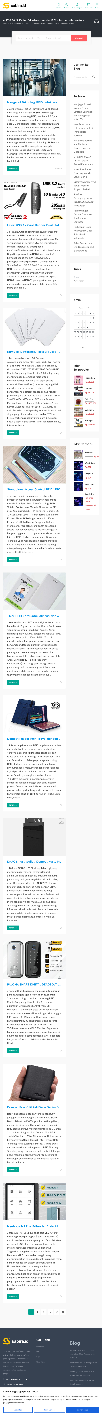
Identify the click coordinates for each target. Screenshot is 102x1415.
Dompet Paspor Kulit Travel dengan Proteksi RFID (34, 739)
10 (75, 327)
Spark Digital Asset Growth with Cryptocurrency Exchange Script (90, 494)
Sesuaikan (18, 1410)
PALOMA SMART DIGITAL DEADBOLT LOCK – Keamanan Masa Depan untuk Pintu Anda (34, 984)
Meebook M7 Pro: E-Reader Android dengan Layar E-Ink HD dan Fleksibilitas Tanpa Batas (34, 1226)
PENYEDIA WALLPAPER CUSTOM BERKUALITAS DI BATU (90, 452)
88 (63, 1312)
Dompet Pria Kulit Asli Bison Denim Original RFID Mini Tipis (34, 1107)
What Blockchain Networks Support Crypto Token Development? (90, 463)
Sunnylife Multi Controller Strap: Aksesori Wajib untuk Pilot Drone (90, 420)
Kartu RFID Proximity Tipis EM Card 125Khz (34, 352)
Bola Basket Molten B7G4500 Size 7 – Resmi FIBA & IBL (90, 399)
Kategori (77, 277)
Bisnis (59, 169)
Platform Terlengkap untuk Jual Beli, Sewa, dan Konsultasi (84, 200)
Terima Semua (82, 1410)
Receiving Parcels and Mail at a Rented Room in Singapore (83, 146)
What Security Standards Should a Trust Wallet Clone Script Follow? (90, 473)
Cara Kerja (40, 1347)
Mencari (79, 38)
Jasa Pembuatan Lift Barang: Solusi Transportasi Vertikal (83, 130)
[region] (51, 1401)
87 (57, 1312)
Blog (38, 1357)
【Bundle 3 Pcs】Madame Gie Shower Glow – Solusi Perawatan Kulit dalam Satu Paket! (90, 378)
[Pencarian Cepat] (96, 21)
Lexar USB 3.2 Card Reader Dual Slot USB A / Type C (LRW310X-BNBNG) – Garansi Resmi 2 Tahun (34, 225)
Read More (13, 168)
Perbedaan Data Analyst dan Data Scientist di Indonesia (83, 232)
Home (5, 24)
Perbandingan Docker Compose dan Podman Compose (83, 216)
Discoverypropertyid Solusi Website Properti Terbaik (85, 185)
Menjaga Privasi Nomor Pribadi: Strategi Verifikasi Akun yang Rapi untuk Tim (83, 112)
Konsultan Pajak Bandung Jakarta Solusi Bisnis (82, 173)
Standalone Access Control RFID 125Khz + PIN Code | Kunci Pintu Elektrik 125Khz (34, 489)
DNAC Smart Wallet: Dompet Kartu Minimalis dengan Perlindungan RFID (34, 861)
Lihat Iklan (40, 1362)
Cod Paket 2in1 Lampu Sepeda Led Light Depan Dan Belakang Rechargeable (90, 388)
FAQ (37, 1352)
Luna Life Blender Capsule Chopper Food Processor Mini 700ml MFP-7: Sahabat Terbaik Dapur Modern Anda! (90, 410)
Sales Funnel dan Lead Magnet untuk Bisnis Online (84, 247)
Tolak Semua (49, 1410)
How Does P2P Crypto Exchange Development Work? (90, 484)
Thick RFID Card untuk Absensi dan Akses (34, 616)
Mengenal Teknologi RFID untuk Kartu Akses (34, 102)
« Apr (83, 347)
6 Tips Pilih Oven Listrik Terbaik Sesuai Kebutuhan (83, 160)
